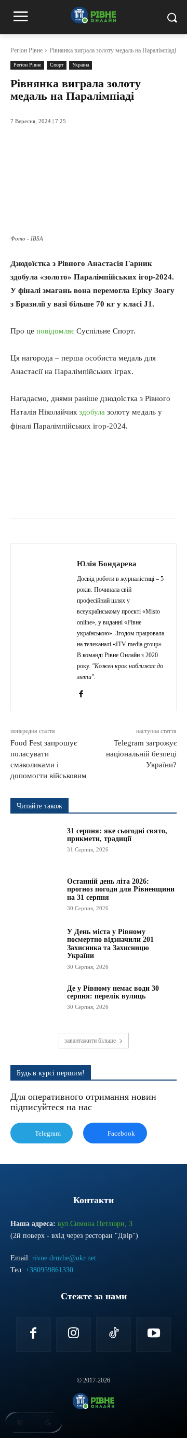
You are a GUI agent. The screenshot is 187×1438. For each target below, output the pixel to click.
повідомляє (55, 331)
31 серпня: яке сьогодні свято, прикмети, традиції (117, 835)
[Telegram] (125, 492)
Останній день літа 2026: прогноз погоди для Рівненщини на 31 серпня (121, 889)
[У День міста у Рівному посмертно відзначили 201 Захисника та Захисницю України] (35, 945)
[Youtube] (153, 1334)
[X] (77, 492)
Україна (80, 65)
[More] (173, 492)
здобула (92, 412)
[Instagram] (73, 1334)
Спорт (56, 65)
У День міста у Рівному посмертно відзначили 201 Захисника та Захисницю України (110, 944)
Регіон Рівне (26, 50)
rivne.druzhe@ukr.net (64, 1258)
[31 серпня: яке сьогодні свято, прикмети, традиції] (35, 844)
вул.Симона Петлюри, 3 (95, 1224)
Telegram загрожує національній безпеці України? (141, 754)
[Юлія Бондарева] (47, 627)
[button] (33, 1422)
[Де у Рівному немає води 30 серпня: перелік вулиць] (35, 1001)
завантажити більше (90, 1040)
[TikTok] (113, 1334)
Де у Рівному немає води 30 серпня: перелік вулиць (113, 992)
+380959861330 (49, 1270)
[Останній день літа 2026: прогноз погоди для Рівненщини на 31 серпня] (35, 894)
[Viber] (149, 492)
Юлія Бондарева (107, 564)
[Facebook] (53, 492)
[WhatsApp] (101, 492)
